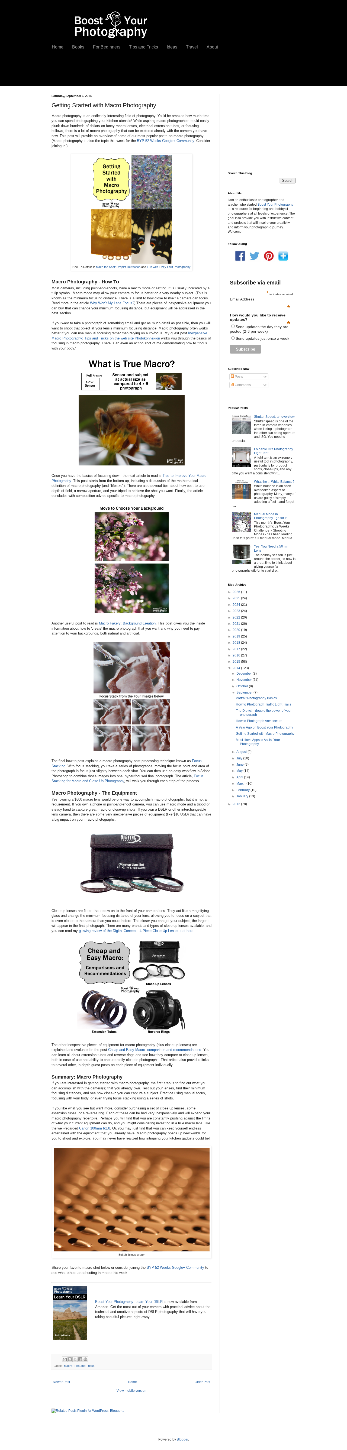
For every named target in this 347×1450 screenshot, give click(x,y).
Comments (242, 385)
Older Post (202, 1382)
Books (78, 47)
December (244, 673)
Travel (192, 47)
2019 (237, 636)
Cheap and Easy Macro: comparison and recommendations (154, 1050)
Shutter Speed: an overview (274, 417)
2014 (237, 668)
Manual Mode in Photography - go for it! (270, 516)
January (242, 796)
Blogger (182, 1439)
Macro (68, 1365)
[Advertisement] (146, 72)
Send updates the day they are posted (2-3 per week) (259, 329)
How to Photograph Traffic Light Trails (263, 704)
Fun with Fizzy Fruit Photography (169, 266)
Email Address (260, 299)
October (242, 686)
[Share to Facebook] (80, 1359)
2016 (237, 655)
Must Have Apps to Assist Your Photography (258, 742)
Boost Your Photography (275, 204)
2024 (237, 605)
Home (57, 47)
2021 (237, 624)
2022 (237, 617)
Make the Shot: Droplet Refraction (118, 266)
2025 (237, 598)
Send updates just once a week (262, 338)
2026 (237, 592)
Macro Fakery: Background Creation (127, 623)
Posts (238, 376)
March (241, 783)
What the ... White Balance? (274, 482)
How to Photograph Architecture (259, 721)
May (239, 771)
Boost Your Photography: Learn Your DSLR (129, 1302)
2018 (237, 643)
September (244, 692)
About (212, 47)
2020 (237, 630)
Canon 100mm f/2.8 (94, 1128)
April (240, 777)
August (242, 752)
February (243, 790)
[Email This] (65, 1359)
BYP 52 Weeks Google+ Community (165, 141)
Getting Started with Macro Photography (265, 734)
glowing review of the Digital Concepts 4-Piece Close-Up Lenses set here (136, 931)
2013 (237, 804)
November (244, 680)
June (240, 764)
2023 (237, 611)
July (239, 758)
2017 (237, 649)
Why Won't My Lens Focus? (112, 303)
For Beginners (106, 47)
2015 (237, 661)
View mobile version (131, 1391)
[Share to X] (75, 1359)
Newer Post (61, 1382)
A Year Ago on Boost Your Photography (264, 727)
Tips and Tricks (143, 47)
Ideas (172, 47)
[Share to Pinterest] (85, 1359)
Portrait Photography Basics (256, 698)
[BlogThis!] (70, 1359)
